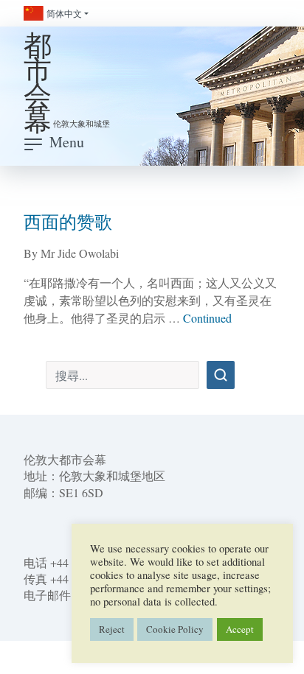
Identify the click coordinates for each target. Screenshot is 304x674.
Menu (66, 142)
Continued (207, 318)
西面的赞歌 (68, 222)
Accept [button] (240, 629)
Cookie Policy (175, 629)
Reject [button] (112, 629)
